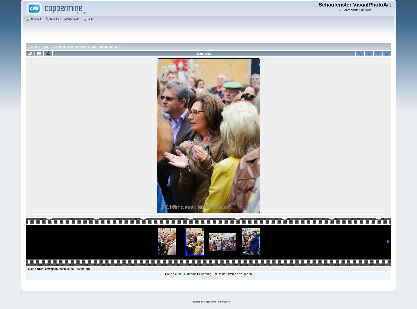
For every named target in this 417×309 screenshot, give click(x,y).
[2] (205, 277)
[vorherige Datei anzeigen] (369, 53)
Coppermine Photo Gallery (217, 302)
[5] (214, 277)
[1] (202, 277)
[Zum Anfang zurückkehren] (360, 53)
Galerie (35, 46)
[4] (211, 277)
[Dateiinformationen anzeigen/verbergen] (39, 53)
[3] (208, 277)
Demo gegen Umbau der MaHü (101, 46)
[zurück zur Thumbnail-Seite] (30, 53)
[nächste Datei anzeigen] (378, 53)
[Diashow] (48, 53)
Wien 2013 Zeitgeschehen (60, 46)
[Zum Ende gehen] (386, 53)
